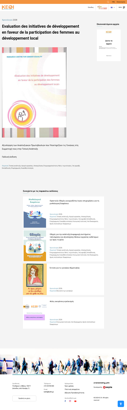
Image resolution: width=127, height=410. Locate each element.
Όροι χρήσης (69, 386)
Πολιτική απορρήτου (72, 389)
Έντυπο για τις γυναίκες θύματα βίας (65, 268)
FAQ (113, 2)
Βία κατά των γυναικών (65, 291)
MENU (120, 7)
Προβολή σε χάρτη (24, 398)
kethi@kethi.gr (49, 392)
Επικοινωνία (121, 2)
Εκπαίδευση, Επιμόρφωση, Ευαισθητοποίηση (17, 168)
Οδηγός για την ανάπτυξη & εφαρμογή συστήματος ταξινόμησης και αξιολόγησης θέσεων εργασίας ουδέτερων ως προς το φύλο (74, 237)
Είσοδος (91, 7)
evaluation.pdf (111, 45)
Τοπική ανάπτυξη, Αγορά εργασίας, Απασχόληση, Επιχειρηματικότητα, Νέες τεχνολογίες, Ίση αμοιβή (44, 166)
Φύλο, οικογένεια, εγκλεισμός (62, 301)
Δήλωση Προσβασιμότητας (74, 393)
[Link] (108, 2)
